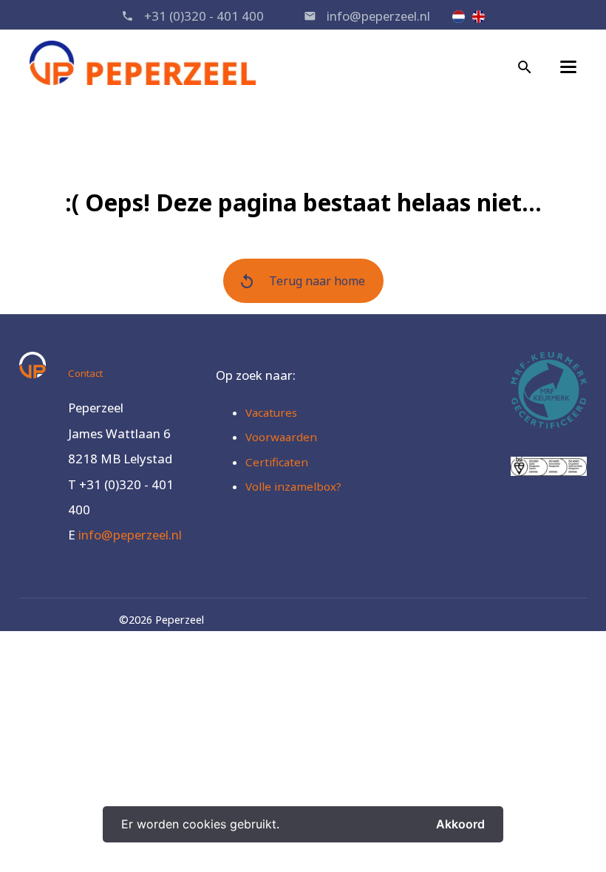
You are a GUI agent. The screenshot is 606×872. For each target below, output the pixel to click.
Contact (85, 373)
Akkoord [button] (460, 824)
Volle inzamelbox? (293, 486)
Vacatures (271, 412)
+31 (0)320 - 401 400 (204, 15)
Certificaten (276, 461)
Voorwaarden (281, 436)
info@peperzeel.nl (378, 15)
